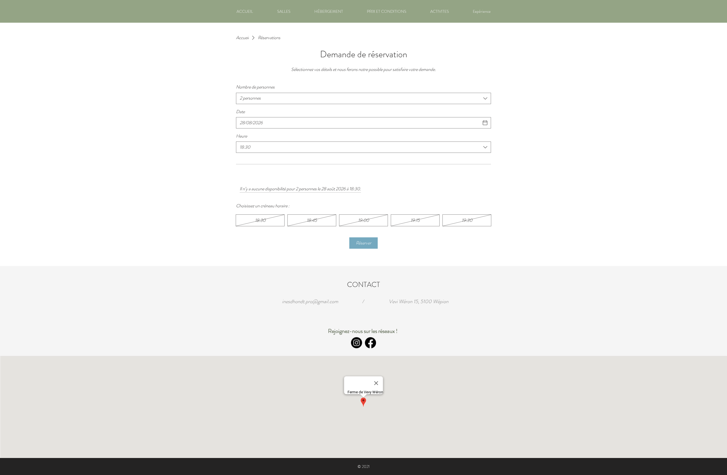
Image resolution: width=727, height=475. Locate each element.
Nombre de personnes (255, 87)
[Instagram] (356, 342)
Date (240, 112)
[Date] (485, 122)
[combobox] (363, 98)
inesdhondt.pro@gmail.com (310, 301)
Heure (241, 136)
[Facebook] (370, 342)
